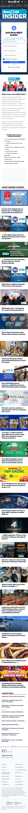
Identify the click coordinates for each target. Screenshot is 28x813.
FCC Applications (5, 784)
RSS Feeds (4, 767)
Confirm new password (10, 55)
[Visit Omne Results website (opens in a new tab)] (14, 758)
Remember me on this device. (11, 59)
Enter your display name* (10, 46)
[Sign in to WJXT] (25, 2)
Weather (19, 5)
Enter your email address (9, 39)
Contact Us (4, 769)
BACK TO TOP (14, 746)
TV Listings (4, 764)
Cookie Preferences (19, 784)
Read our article (14, 795)
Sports (26, 5)
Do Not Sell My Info (19, 781)
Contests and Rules (19, 767)
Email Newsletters (19, 764)
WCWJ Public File (18, 776)
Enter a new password (9, 50)
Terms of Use (18, 779)
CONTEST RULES (7, 693)
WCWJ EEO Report (6, 779)
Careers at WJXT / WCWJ (20, 769)
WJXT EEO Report (5, 776)
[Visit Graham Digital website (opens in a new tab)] (18, 803)
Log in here (20, 38)
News (3, 5)
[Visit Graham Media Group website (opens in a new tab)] (10, 803)
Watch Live (10, 5)
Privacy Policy (5, 781)
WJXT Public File (18, 772)
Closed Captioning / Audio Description (6, 773)
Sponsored (4, 207)
